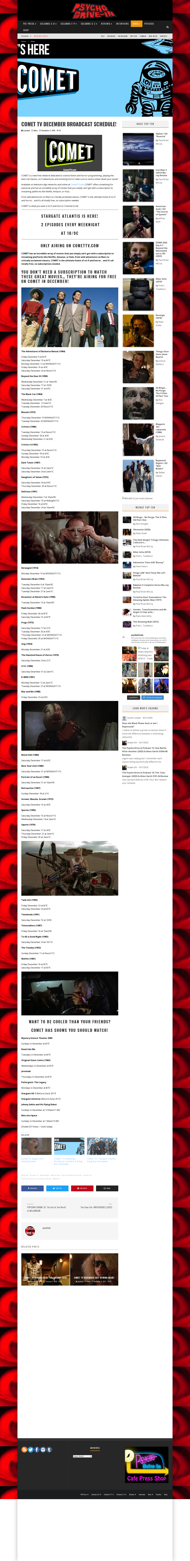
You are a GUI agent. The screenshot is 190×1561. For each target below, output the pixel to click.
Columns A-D (47, 23)
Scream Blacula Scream (72, 1175)
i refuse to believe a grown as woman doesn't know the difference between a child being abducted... (144, 733)
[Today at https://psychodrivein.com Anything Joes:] (145, 653)
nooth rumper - (140, 717)
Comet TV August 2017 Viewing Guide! (32, 1160)
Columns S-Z (88, 23)
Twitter (133, 36)
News (136, 23)
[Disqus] (69, 1330)
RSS (103, 36)
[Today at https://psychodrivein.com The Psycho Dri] (161, 653)
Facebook (111, 36)
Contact (163, 36)
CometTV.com (77, 184)
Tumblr (143, 36)
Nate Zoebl (141, 533)
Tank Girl (88, 1175)
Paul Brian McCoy (144, 546)
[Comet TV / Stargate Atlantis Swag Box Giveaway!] (102, 1146)
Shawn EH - (137, 742)
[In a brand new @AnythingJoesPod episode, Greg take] (161, 686)
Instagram (122, 36)
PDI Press (28, 23)
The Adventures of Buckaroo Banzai (36, 1179)
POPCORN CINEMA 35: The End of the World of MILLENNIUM (46, 1207)
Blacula (25, 1175)
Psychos (149, 23)
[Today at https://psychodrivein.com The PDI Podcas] (129, 653)
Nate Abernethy (143, 616)
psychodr (26, 130)
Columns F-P (68, 23)
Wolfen (57, 1179)
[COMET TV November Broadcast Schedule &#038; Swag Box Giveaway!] (69, 1146)
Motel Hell (56, 1175)
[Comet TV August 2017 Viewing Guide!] (36, 1146)
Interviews (122, 23)
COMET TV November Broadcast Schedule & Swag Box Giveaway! (68, 1161)
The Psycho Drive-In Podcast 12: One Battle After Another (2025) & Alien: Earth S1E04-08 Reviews (144, 751)
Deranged (45, 1175)
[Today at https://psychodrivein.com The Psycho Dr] (145, 670)
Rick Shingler (142, 523)
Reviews (105, 23)
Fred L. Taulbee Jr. (144, 556)
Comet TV (35, 1175)
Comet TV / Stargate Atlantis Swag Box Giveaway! (101, 1160)
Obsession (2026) (41, 35)
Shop (26, 30)
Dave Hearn (141, 566)
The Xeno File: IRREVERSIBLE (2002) (96, 1206)
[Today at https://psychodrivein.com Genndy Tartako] (161, 670)
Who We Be (153, 36)
